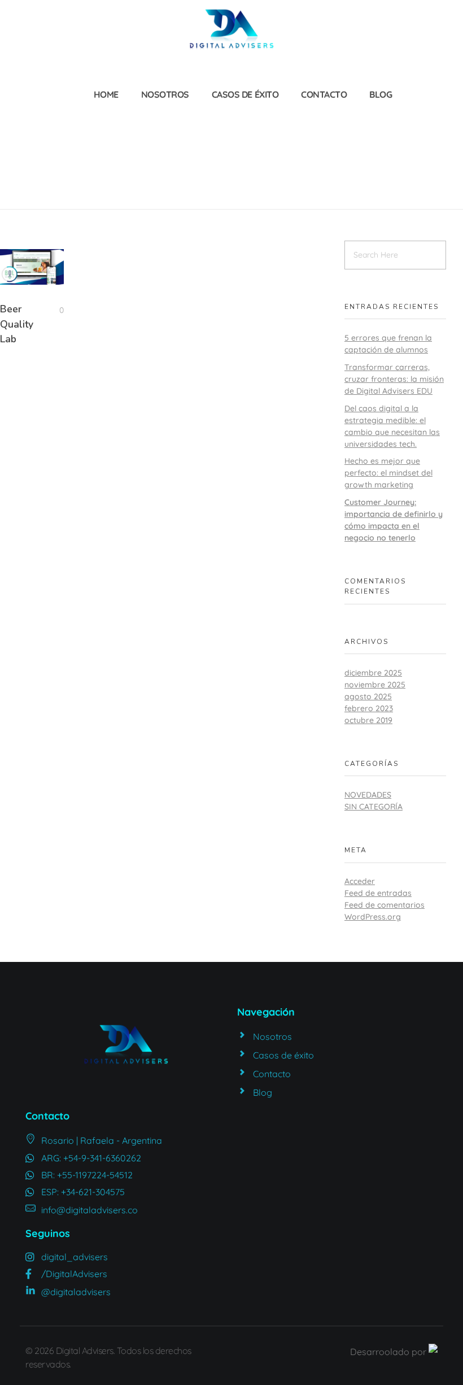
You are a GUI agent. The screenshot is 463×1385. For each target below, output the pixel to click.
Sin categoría (373, 807)
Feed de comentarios (384, 905)
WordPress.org (372, 917)
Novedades (367, 795)
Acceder (359, 881)
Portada (43, 134)
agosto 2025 (368, 696)
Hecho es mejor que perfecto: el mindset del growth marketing (388, 473)
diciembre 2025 (373, 673)
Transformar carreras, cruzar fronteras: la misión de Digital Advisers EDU (394, 379)
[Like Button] (53, 310)
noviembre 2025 (374, 685)
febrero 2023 (368, 708)
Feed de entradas (378, 893)
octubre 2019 (368, 720)
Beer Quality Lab (16, 324)
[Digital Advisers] (231, 29)
